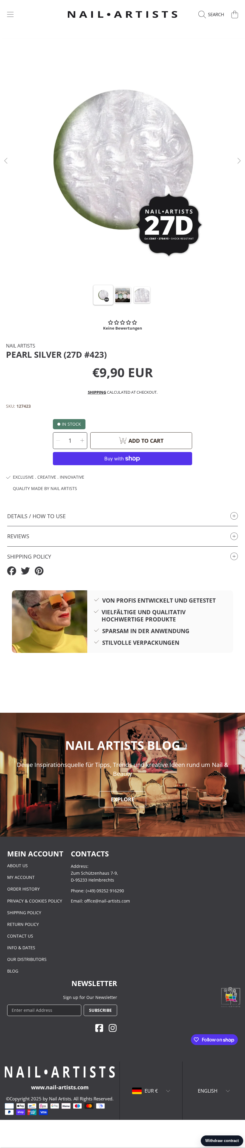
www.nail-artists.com (60, 1087)
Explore (122, 799)
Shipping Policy (24, 912)
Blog (12, 971)
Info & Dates (21, 947)
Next (238, 161)
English (208, 1091)
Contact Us (20, 936)
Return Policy (23, 924)
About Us (17, 865)
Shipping (97, 392)
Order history (23, 889)
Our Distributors (27, 959)
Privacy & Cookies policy (34, 901)
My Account (21, 877)
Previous (6, 161)
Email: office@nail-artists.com (100, 901)
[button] (10, 14)
